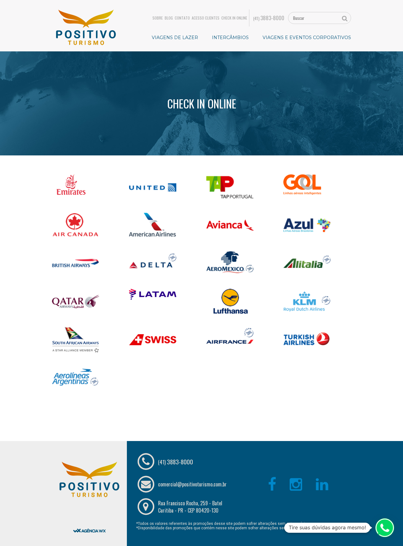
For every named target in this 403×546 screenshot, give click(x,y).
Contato (182, 18)
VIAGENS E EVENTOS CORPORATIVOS (307, 37)
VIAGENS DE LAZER (175, 37)
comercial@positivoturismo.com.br (192, 484)
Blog (169, 18)
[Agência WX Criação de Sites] (89, 514)
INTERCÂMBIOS (230, 37)
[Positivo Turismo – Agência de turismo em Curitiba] (86, 26)
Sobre (157, 18)
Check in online (234, 18)
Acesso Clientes (205, 18)
